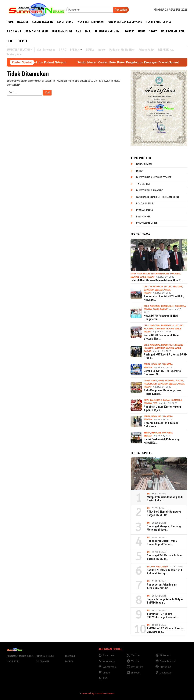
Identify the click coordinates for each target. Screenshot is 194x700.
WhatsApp (109, 661)
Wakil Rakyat (147, 277)
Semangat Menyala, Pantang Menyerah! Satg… (164, 528)
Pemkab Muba (144, 210)
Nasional (155, 306)
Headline (156, 364)
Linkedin (135, 672)
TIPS (155, 403)
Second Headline (160, 273)
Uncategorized (159, 566)
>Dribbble (165, 667)
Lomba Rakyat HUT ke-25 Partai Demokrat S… (162, 372)
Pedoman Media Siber (20, 656)
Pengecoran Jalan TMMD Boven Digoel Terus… (162, 542)
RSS (105, 678)
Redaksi (70, 656)
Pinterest (165, 655)
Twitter (135, 655)
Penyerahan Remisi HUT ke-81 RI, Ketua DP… (164, 298)
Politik (179, 380)
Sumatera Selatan (153, 290)
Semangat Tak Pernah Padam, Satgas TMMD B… (164, 557)
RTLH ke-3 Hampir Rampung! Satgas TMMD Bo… (164, 513)
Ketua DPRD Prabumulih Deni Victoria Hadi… (161, 337)
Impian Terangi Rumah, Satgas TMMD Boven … (165, 600)
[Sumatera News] (36, 9)
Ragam (166, 400)
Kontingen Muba (146, 223)
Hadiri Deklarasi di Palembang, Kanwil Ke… (162, 441)
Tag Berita (143, 183)
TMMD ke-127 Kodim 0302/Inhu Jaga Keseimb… (162, 615)
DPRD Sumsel (144, 164)
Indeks (69, 661)
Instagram (137, 667)
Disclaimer (42, 661)
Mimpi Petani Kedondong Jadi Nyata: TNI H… (165, 498)
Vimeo (106, 672)
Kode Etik (13, 661)
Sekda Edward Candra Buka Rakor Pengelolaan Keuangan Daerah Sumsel (111, 62)
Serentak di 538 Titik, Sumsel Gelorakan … (161, 424)
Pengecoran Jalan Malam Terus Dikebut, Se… (162, 586)
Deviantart (166, 672)
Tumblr (135, 661)
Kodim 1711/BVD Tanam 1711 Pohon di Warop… (164, 571)
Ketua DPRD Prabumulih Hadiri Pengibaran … (162, 317)
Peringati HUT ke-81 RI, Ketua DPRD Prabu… (165, 356)
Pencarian (121, 9)
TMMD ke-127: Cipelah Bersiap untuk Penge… (165, 630)
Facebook (108, 655)
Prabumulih (143, 273)
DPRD (139, 170)
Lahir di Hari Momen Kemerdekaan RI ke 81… (157, 280)
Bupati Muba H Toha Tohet (153, 177)
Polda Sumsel (145, 203)
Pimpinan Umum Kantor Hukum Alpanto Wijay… (162, 408)
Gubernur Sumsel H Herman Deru (157, 197)
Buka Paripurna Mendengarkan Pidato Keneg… (162, 392)
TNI (148, 494)
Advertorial (150, 380)
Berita (147, 364)
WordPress (109, 667)
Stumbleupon (167, 661)
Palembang (156, 400)
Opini (146, 400)
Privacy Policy (45, 656)
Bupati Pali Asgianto (149, 190)
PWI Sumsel (143, 216)
